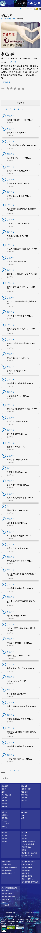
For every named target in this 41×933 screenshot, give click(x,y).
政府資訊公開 (6, 795)
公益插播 (24, 835)
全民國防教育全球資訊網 (29, 882)
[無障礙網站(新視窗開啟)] (11, 927)
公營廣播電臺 (6, 864)
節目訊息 (5, 818)
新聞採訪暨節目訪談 (28, 841)
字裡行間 (20, 19)
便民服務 (24, 832)
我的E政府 (5, 891)
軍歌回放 (5, 838)
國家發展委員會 (7, 893)
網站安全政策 (31, 912)
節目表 (4, 789)
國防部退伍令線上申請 (29, 853)
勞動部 (4, 902)
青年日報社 (25, 873)
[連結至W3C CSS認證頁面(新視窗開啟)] (20, 927)
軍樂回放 (5, 841)
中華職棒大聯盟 (7, 870)
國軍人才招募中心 (27, 879)
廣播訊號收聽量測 (27, 844)
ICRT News (5, 824)
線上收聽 (20, 3)
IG (35, 3)
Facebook (28, 3)
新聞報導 (5, 815)
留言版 (23, 850)
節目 (13, 19)
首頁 (2, 19)
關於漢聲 (24, 786)
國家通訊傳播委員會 (8, 896)
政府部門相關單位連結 (9, 888)
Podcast (4, 821)
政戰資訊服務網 (26, 867)
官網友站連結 (6, 862)
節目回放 (5, 835)
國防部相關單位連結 (28, 862)
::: (21, 9)
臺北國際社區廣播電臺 (9, 867)
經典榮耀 (5, 786)
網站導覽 (30, 916)
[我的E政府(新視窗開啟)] (3, 929)
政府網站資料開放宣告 (10, 916)
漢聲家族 (24, 795)
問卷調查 (5, 806)
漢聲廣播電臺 (3, 3)
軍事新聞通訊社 (26, 870)
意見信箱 (5, 798)
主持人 (4, 792)
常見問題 (5, 800)
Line (31, 3)
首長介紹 (24, 792)
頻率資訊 (24, 800)
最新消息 (5, 812)
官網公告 (5, 827)
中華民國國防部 (26, 864)
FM (22, 815)
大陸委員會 (5, 899)
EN (18, 3)
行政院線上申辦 (26, 856)
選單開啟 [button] (39, 3)
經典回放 (24, 3)
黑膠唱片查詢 (26, 847)
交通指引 (24, 798)
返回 (7, 778)
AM (22, 818)
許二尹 (13, 62)
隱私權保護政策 (10, 912)
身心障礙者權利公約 (8, 873)
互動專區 (6, 82)
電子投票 (5, 803)
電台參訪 (24, 838)
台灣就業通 (5, 905)
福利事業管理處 (26, 876)
